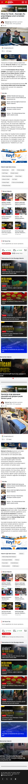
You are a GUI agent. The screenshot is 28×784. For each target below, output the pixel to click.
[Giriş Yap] (26, 2)
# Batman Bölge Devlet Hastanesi (9, 556)
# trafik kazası (15, 566)
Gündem (4, 315)
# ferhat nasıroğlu (20, 170)
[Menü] (2, 2)
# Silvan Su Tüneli (5, 179)
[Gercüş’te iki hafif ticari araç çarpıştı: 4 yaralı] (7, 228)
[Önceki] (13, 253)
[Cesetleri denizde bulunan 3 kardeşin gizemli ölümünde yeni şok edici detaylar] (14, 313)
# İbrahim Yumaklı (14, 173)
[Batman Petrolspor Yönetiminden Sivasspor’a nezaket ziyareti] (14, 109)
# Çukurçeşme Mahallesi (7, 559)
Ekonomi (4, 299)
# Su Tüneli (14, 179)
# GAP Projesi (5, 173)
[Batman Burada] (9, 2)
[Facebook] (2, 779)
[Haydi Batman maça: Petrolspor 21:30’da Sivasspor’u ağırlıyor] (14, 329)
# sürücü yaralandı (6, 566)
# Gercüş (17, 559)
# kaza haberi (5, 562)
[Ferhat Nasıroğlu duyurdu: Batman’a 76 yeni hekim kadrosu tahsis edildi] (20, 228)
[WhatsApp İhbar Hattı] (15, 779)
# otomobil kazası (14, 562)
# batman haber (5, 170)
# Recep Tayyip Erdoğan (7, 176)
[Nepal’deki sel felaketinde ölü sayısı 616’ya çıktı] (14, 345)
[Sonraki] (14, 253)
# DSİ (13, 170)
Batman (4, 269)
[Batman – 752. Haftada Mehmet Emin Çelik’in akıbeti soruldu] (14, 114)
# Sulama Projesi (5, 182)
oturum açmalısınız (18, 243)
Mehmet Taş (8, 22)
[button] (23, 2)
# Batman (21, 553)
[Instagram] (11, 779)
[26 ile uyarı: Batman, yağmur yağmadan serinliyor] (14, 283)
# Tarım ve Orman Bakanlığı (17, 182)
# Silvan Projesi (18, 176)
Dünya (3, 347)
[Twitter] (7, 779)
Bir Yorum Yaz (6, 241)
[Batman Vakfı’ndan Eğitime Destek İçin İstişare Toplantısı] (14, 103)
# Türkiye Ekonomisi (6, 185)
